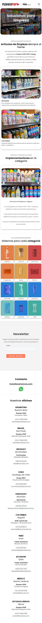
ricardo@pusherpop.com (21, 442)
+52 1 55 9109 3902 (21, 590)
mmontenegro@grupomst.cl (21, 486)
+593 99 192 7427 (21, 568)
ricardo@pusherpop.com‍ (21, 616)
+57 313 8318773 (21, 527)
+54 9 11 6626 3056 (21, 419)
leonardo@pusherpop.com (21, 421)
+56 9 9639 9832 (21, 484)
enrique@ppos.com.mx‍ (21, 593)
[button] (39, 4)
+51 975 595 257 (21, 547)
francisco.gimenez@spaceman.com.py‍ (21, 508)
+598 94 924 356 (21, 461)
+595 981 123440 (21, 506)
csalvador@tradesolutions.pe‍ (21, 571)
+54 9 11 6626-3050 (21, 440)
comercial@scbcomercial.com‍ (21, 529)
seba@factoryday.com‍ (21, 463)
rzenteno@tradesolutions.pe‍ (21, 550)
